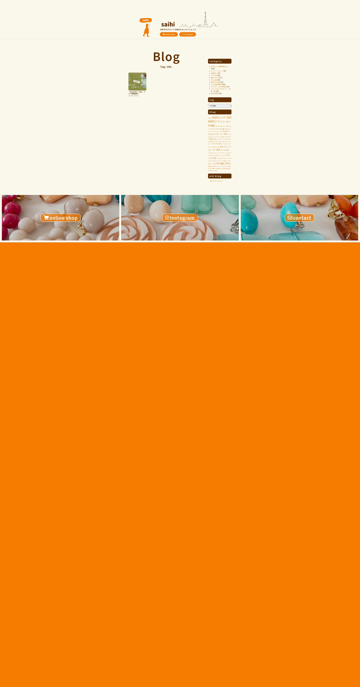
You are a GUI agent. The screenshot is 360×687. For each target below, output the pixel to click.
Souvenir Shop (219, 126)
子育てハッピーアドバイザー (220, 166)
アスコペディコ (217, 131)
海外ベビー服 (215, 78)
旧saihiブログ (216, 181)
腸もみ (220, 168)
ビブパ (214, 155)
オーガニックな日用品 (218, 87)
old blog (215, 176)
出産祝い (214, 73)
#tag (212, 111)
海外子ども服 (215, 82)
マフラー (228, 158)
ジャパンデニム (226, 144)
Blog (166, 56)
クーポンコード (220, 139)
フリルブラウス (221, 158)
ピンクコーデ (221, 155)
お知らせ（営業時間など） (220, 66)
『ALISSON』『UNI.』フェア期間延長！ (136, 93)
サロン (224, 141)
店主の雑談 (214, 93)
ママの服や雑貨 (216, 84)
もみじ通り (223, 129)
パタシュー (225, 153)
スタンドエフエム (213, 147)
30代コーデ (221, 117)
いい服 (227, 126)
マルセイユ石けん (213, 161)
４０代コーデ (212, 170)
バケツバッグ (217, 153)
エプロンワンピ (214, 137)
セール (224, 150)
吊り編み (223, 163)
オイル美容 (222, 137)
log (211, 99)
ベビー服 (214, 75)
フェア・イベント (217, 71)
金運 (225, 168)
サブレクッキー (217, 141)
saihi (168, 24)
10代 (210, 118)
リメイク (222, 161)
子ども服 (214, 80)
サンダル (216, 144)
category (215, 61)
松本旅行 (214, 168)
